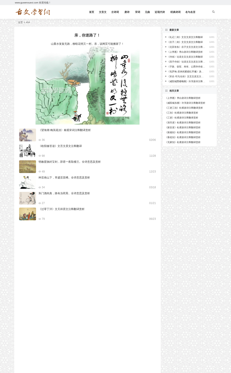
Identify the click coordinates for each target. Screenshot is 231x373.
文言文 (103, 12)
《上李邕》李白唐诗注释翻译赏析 (185, 52)
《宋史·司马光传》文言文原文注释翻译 (186, 76)
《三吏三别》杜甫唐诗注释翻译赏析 (184, 107)
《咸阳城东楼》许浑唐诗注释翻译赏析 (185, 103)
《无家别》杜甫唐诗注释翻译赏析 (183, 142)
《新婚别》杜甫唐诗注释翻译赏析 (183, 132)
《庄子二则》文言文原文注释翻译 (185, 42)
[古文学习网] (32, 12)
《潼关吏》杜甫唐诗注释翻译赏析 (183, 122)
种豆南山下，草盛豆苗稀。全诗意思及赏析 (64, 177)
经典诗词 (175, 12)
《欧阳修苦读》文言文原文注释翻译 (60, 146)
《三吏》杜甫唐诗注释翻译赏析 (181, 117)
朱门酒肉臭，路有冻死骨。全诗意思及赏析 (64, 193)
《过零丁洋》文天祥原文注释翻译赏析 (62, 209)
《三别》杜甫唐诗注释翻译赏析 (181, 112)
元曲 (147, 12)
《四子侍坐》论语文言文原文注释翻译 (186, 61)
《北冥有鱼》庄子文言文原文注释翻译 (186, 47)
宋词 (137, 12)
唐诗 (127, 12)
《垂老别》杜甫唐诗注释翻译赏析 (183, 137)
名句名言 (190, 12)
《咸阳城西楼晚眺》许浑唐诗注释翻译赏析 (186, 81)
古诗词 (115, 12)
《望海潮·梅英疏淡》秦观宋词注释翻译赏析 (65, 130)
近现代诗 (160, 12)
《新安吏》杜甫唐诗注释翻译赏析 (183, 127)
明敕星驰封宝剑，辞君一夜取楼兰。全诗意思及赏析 (70, 161)
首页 (91, 12)
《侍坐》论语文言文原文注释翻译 (185, 56)
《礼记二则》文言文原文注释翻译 (185, 37)
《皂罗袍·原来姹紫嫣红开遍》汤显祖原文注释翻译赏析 (186, 71)
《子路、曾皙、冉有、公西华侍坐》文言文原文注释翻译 (186, 66)
